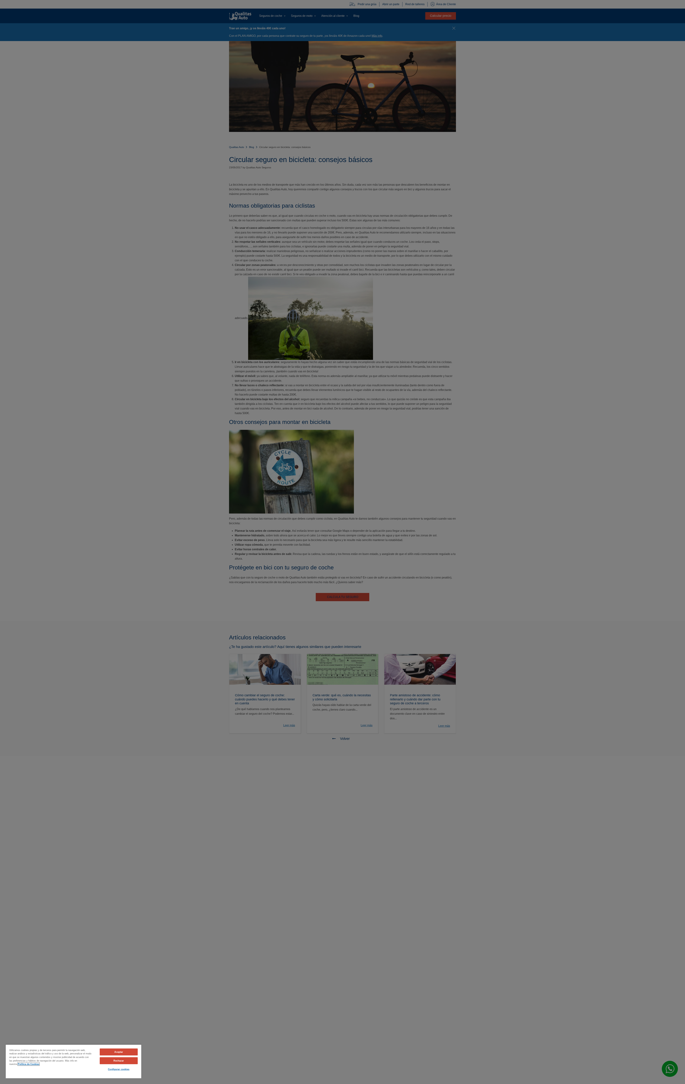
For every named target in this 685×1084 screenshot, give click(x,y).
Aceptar (118, 1052)
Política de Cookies (28, 1064)
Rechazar (118, 1060)
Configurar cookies (118, 1069)
